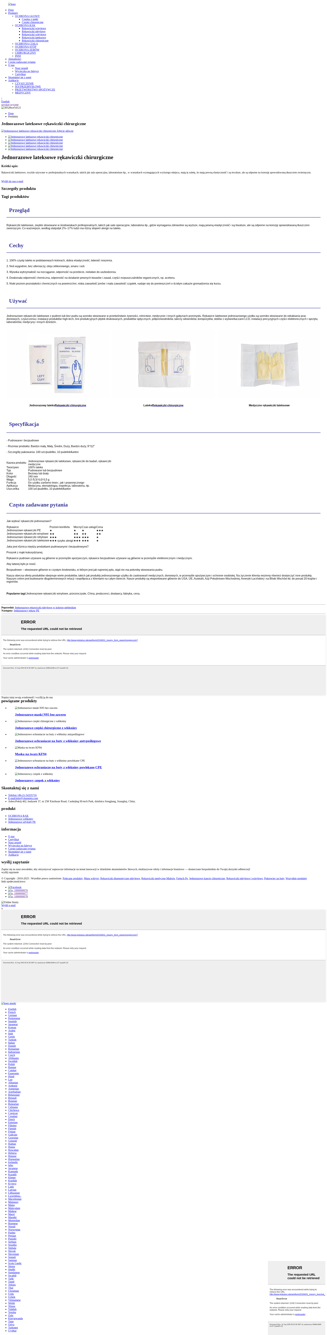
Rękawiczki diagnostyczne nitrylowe (120, 878)
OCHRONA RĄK (25, 25)
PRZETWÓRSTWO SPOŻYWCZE (35, 89)
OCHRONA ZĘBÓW (27, 49)
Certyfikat (20, 74)
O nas (11, 65)
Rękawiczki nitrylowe (33, 31)
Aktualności (14, 59)
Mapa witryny (91, 878)
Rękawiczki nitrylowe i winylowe (244, 878)
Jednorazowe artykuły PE (22, 821)
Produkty (13, 13)
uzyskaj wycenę (10, 104)
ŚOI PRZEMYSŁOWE (28, 86)
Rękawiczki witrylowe (34, 34)
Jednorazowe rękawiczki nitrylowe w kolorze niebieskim (45, 607)
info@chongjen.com (23, 798)
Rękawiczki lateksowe (34, 37)
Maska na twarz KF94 (30, 754)
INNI (18, 55)
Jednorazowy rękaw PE (26, 610)
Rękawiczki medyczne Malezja (158, 878)
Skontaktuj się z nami (19, 77)
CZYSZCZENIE (24, 83)
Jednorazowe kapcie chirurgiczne (207, 878)
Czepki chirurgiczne (32, 22)
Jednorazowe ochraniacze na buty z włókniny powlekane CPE (58, 767)
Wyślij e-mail (8, 905)
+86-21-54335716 (22, 795)
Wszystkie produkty (296, 878)
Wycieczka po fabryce (27, 71)
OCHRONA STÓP (25, 46)
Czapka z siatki (30, 19)
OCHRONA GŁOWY (27, 16)
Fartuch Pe (182, 878)
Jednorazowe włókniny (20, 818)
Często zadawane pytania (21, 62)
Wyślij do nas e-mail (12, 181)
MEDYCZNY (23, 92)
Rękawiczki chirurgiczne (35, 40)
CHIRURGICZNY (25, 52)
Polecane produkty (73, 878)
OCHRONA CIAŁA (26, 43)
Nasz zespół (21, 68)
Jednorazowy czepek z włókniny (37, 780)
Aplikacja (13, 80)
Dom (11, 10)
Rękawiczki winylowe (34, 28)
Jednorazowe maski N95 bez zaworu (40, 714)
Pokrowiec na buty (274, 878)
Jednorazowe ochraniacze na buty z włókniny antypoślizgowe (58, 741)
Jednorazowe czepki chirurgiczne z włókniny (46, 728)
